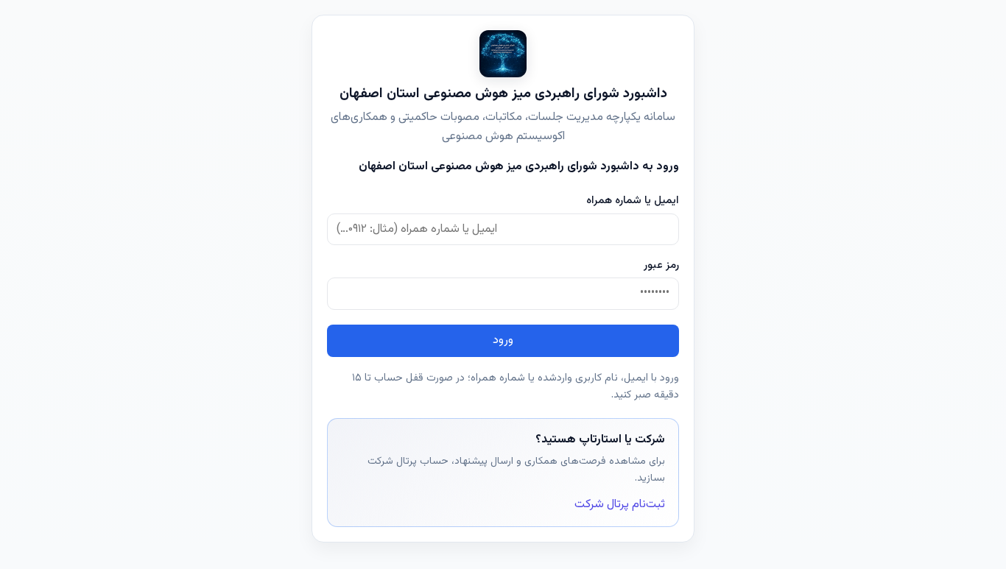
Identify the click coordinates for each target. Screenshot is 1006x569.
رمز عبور (661, 265)
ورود (503, 340)
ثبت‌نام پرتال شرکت (619, 504)
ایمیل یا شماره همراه (632, 200)
